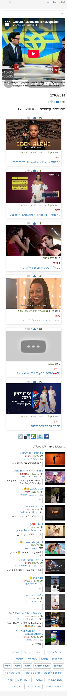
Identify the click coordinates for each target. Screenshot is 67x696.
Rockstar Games (29, 476)
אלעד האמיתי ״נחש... (33, 595)
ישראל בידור (31, 601)
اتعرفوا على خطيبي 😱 (31, 542)
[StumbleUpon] (33, 436)
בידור (57, 157)
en (9, 2)
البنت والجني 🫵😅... (32, 488)
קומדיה (10, 679)
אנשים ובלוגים (42, 665)
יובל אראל (48, 258)
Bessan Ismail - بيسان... (25, 530)
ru (4, 2)
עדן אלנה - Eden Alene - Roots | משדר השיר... (35, 162)
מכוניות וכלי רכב (32, 652)
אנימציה (39, 679)
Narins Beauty (30, 548)
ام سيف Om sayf (28, 494)
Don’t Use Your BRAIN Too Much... (25, 613)
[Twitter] (40, 436)
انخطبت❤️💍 (36, 524)
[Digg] (20, 436)
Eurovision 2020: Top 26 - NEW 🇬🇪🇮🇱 (38, 373)
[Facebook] (46, 436)
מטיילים (58, 665)
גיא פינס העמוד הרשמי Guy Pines (36, 310)
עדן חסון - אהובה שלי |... (31, 560)
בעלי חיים (57, 659)
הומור (27, 665)
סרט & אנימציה (54, 652)
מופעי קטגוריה (54, 679)
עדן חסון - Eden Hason (26, 565)
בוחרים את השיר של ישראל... (44, 426)
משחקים (32, 659)
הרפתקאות (24, 679)
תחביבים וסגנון (32, 672)
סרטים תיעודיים (54, 686)
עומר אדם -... (30, 458)
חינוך (7, 665)
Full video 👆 (36, 578)
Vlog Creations (30, 583)
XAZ (51, 363)
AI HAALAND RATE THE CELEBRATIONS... (29, 632)
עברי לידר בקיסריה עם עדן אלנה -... (41, 267)
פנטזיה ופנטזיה (33, 686)
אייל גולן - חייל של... (33, 506)
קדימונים (16, 686)
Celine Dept (31, 639)
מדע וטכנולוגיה (12, 672)
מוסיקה (56, 262)
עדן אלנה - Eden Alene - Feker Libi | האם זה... (35, 214)
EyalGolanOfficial (28, 512)
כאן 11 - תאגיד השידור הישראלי (37, 152)
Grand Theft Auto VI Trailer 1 (28, 470)
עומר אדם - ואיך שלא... (31, 453)
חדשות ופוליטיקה (53, 672)
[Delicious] (27, 436)
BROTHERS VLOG (27, 619)
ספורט (44, 659)
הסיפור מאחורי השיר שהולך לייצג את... (39, 320)
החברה (19, 659)
